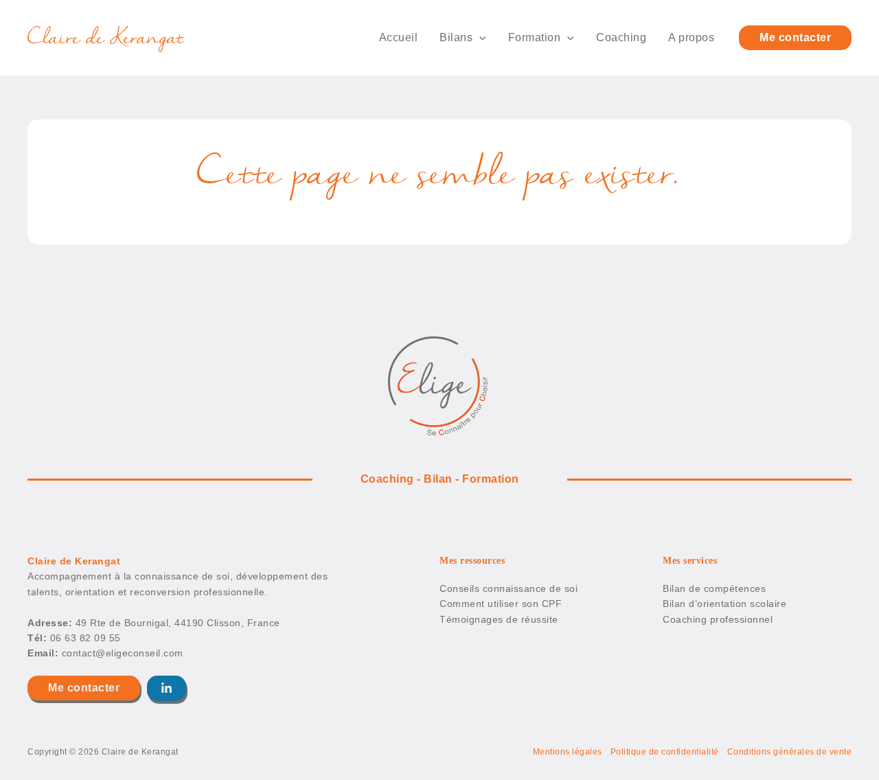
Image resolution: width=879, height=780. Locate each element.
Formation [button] (534, 37)
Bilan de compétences (714, 588)
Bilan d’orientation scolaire (724, 603)
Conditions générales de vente (789, 752)
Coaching (621, 37)
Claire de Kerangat (105, 38)
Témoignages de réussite (499, 619)
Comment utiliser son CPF (501, 603)
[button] (479, 38)
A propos (691, 37)
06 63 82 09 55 (85, 637)
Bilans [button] (456, 37)
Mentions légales (567, 752)
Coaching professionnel (718, 619)
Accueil (398, 37)
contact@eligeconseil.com (122, 652)
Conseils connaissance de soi (509, 588)
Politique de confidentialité (664, 752)
